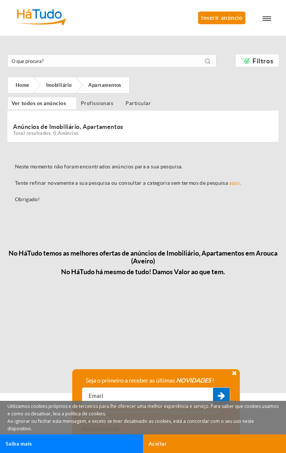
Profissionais (99, 103)
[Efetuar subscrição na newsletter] (221, 396)
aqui (234, 183)
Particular (139, 103)
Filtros (262, 60)
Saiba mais (19, 444)
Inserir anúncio (221, 18)
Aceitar (158, 444)
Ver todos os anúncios (42, 103)
